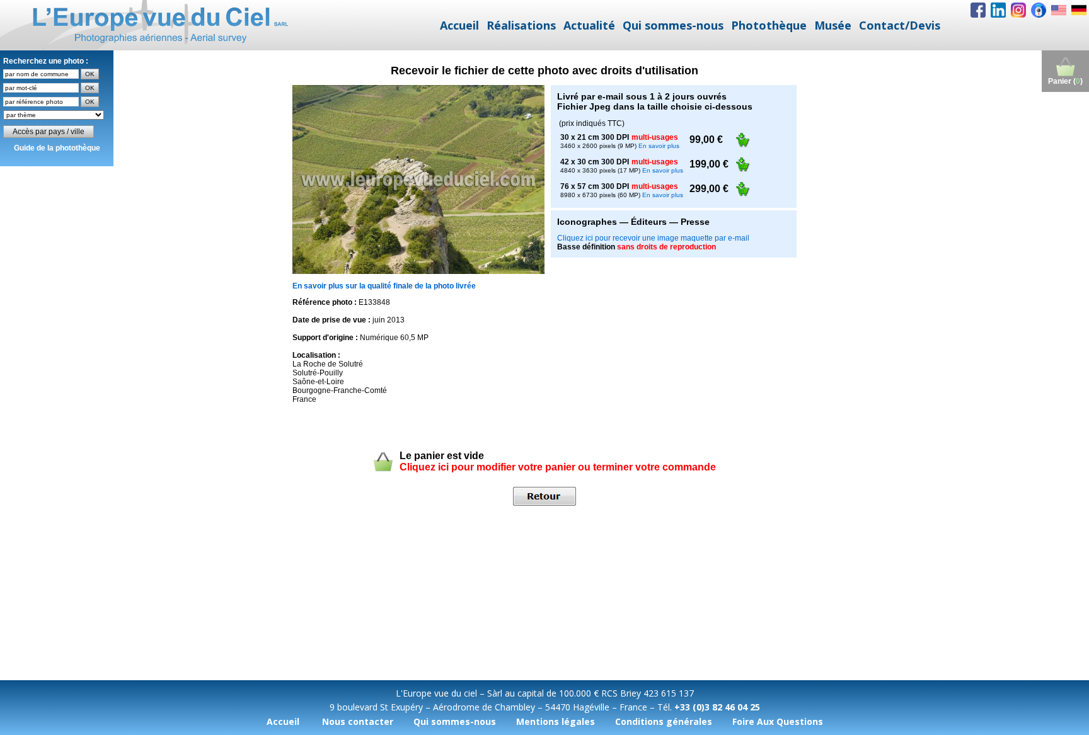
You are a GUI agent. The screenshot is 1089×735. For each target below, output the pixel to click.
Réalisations (521, 25)
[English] (1058, 10)
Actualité (589, 25)
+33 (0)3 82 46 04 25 (717, 707)
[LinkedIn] (998, 10)
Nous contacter (357, 721)
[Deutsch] (1078, 10)
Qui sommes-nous (673, 25)
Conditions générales (663, 721)
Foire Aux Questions (777, 721)
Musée (832, 25)
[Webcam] (1038, 10)
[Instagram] (1018, 10)
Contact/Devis (899, 25)
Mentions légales (555, 721)
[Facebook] (978, 10)
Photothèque (769, 25)
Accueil (459, 25)
